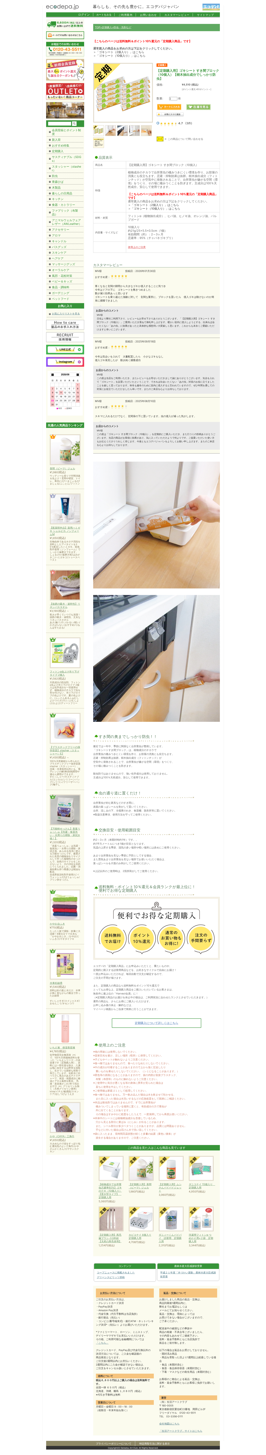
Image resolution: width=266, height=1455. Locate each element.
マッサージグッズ (63, 264)
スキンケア (59, 252)
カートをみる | (105, 14)
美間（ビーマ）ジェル (62, 468)
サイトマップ (205, 14)
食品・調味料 (60, 287)
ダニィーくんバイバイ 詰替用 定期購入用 (170, 1238)
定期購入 (107, 27)
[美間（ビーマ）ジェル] (65, 450)
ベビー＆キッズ (62, 281)
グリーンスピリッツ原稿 (111, 1277)
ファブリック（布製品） (65, 212)
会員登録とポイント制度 (66, 132)
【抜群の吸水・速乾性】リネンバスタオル (65, 605)
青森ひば (58, 182)
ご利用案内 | (127, 14)
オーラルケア (60, 270)
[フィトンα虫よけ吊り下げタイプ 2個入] (65, 653)
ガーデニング (60, 293)
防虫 (55, 176)
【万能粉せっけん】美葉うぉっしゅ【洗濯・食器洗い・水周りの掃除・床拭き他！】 (65, 833)
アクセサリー (60, 229)
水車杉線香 (56, 982)
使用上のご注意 (137, 247)
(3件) (188, 123)
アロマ (56, 235)
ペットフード (60, 299)
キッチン (58, 199)
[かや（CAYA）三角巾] (65, 1117)
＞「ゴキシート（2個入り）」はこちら (118, 52)
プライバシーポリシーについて (113, 1443)
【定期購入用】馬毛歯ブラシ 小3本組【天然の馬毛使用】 (110, 1238)
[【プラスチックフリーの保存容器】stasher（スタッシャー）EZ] (65, 728)
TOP (97, 27)
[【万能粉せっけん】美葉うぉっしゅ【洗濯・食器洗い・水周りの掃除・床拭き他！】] (65, 810)
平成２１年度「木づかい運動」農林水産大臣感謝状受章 (188, 1274)
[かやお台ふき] (65, 905)
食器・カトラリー (63, 205)
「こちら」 (102, 1342)
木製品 (56, 187)
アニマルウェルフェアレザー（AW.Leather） (67, 222)
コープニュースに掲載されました (116, 1272)
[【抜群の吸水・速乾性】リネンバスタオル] (65, 585)
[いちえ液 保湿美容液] (65, 1029)
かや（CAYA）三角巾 (62, 1136)
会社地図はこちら (169, 1423)
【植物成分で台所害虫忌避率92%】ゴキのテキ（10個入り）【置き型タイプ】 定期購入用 (110, 1191)
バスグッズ (59, 247)
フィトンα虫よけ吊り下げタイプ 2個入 (64, 673)
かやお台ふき (57, 923)
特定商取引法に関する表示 (154, 1443)
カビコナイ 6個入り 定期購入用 (140, 1236)
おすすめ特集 (60, 145)
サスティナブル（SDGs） (66, 159)
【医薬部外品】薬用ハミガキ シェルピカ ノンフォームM (65, 531)
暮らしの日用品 (62, 193)
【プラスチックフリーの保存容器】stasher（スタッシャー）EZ (65, 750)
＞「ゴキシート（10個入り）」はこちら (119, 55)
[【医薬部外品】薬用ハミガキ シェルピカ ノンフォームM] (65, 509)
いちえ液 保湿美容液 (62, 1047)
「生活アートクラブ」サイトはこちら (180, 1430)
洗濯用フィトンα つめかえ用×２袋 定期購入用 (201, 1238)
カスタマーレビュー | (179, 14)
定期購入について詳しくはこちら (156, 1023)
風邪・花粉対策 (62, 276)
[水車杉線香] (65, 964)
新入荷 (56, 139)
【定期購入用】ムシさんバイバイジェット (170, 1187)
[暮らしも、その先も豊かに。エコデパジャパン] (62, 8)
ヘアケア (58, 258)
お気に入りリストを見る (66, 313)
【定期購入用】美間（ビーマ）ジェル (140, 1186)
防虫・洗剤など (122, 27)
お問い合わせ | (150, 14)
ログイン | (86, 14)
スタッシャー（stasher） (66, 168)
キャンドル (59, 241)
